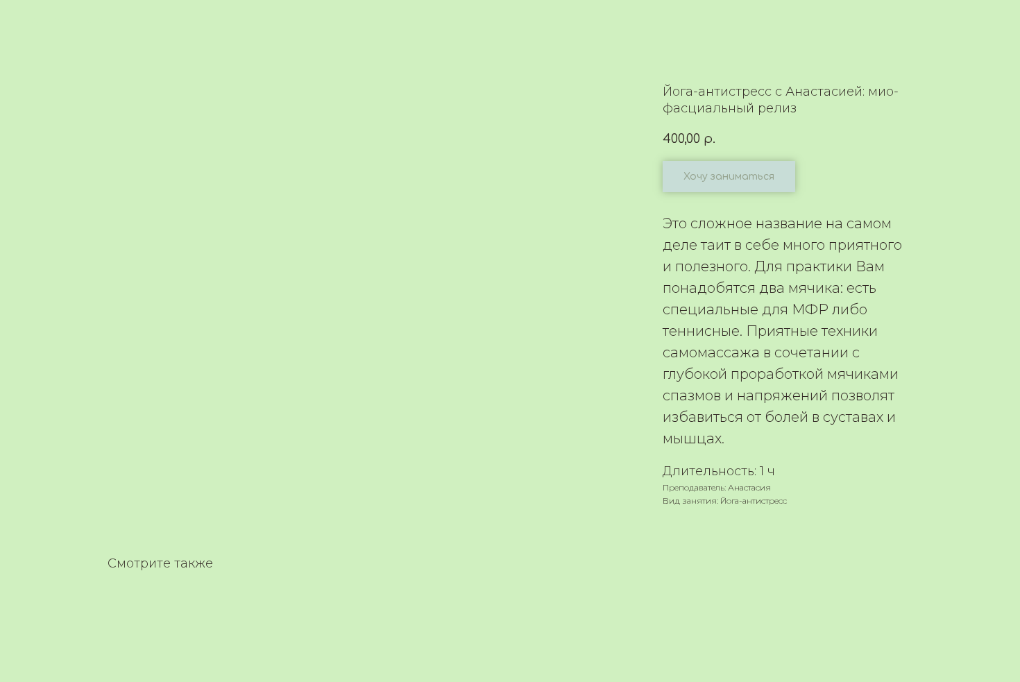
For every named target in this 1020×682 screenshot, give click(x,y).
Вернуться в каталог (74, 20)
